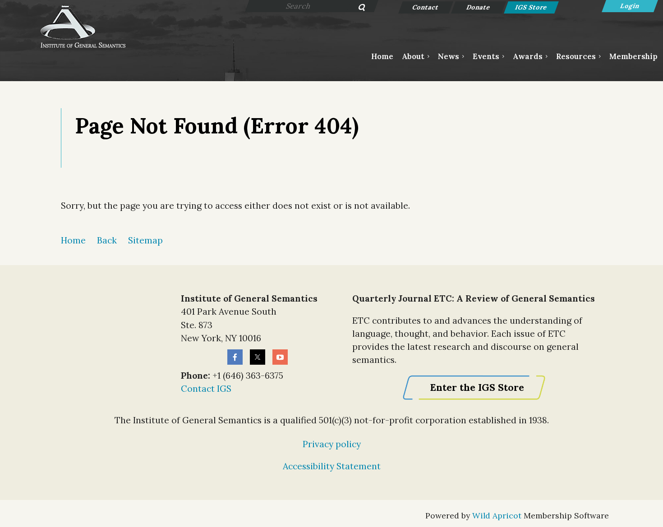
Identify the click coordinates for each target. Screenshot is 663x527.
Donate (478, 7)
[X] (257, 357)
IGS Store (531, 7)
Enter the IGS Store (477, 387)
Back (107, 240)
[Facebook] (235, 357)
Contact (426, 7)
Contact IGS (206, 388)
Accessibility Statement (332, 466)
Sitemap (145, 240)
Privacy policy (332, 444)
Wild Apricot (496, 515)
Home (73, 240)
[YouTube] (280, 357)
